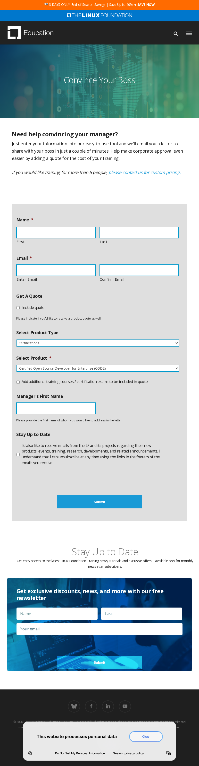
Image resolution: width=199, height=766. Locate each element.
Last (104, 241)
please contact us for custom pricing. (144, 172)
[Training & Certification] (32, 33)
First (21, 241)
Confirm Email (112, 279)
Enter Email (27, 279)
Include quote (33, 307)
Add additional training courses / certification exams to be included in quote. (85, 381)
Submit (99, 502)
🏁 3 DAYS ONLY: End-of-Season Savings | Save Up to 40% (99, 4)
